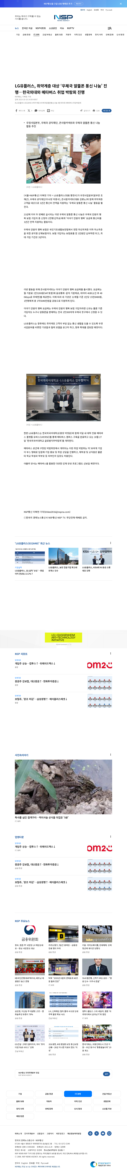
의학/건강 (78, 1101)
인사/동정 (78, 1108)
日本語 (96, 10)
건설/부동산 (107, 1094)
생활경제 (106, 1101)
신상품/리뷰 (107, 1108)
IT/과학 (78, 1094)
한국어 (82, 10)
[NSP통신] (63, 18)
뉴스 (17, 28)
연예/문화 (49, 1108)
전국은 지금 (27, 28)
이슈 (62, 28)
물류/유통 (20, 1101)
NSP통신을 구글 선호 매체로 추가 (58, 3)
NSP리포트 (41, 28)
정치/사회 (20, 1108)
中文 (102, 10)
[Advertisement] (63, 59)
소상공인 (53, 28)
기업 (20, 1094)
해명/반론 (20, 1116)
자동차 (49, 1101)
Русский (109, 10)
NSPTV (70, 28)
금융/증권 (49, 1094)
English (89, 10)
